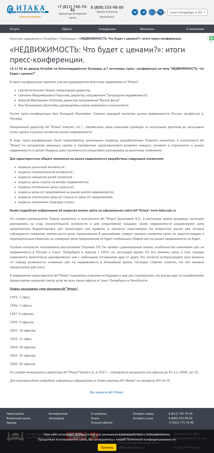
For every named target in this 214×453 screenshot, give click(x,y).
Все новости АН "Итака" (107, 392)
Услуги (14, 29)
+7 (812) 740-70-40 (72, 8)
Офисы (67, 29)
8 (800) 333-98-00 (107, 7)
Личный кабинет (102, 422)
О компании (195, 29)
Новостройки (15, 413)
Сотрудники (107, 29)
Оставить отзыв (143, 418)
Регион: (160, 12)
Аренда (11, 422)
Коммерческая (58, 413)
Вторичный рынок (19, 418)
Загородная (56, 418)
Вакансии (147, 29)
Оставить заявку (143, 413)
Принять (107, 447)
